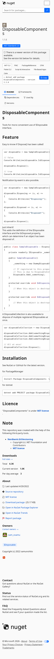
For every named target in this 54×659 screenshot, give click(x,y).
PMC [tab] (16, 65)
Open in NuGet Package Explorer (22, 507)
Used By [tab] (29, 97)
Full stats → (7, 459)
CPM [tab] (42, 65)
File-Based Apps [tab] (40, 69)
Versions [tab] (10, 103)
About (24, 641)
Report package (13, 518)
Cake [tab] (6, 73)
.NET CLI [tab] (7, 65)
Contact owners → (10, 529)
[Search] (47, 10)
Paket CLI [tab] (7, 69)
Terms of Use (35, 641)
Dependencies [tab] (12, 97)
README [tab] (10, 92)
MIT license (43, 410)
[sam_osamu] (4, 535)
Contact (7, 580)
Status (6, 593)
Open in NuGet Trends (17, 512)
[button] (43, 78)
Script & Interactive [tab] (22, 69)
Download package (15, 502)
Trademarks (8, 647)
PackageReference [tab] (29, 65)
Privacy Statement (33, 644)
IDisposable (10, 544)
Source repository (14, 491)
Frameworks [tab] (26, 92)
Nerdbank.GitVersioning (20, 439)
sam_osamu (14, 534)
